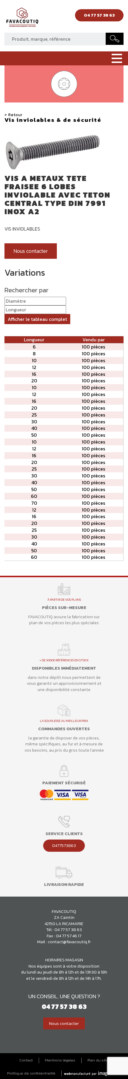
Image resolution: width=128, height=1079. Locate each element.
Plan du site (98, 1060)
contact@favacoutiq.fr (69, 941)
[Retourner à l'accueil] (22, 18)
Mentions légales (60, 1060)
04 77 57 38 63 (68, 929)
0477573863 (64, 845)
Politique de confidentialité (31, 1073)
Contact (26, 1060)
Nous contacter (30, 251)
